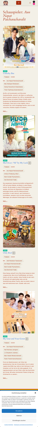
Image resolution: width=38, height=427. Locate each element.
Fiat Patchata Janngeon (11, 349)
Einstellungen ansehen (19, 420)
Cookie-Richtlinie (8, 424)
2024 (12, 257)
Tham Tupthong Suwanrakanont (13, 90)
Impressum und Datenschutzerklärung (23, 424)
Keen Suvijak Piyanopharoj (11, 176)
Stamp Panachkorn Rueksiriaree (13, 87)
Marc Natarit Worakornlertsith (12, 355)
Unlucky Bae (8, 72)
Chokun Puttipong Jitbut (11, 174)
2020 (12, 342)
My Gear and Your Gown (14, 338)
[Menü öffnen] (30, 3)
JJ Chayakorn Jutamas (11, 352)
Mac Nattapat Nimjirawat (11, 83)
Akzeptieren (19, 411)
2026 (12, 77)
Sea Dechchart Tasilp (10, 179)
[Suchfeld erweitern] (18, 3)
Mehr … (5, 111)
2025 (12, 167)
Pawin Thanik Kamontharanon (12, 358)
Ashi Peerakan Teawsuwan (14, 260)
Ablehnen (19, 415)
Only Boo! (7, 252)
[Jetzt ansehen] (29, 162)
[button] (35, 393)
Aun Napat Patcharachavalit (15, 81)
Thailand (6, 77)
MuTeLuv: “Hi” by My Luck (15, 162)
